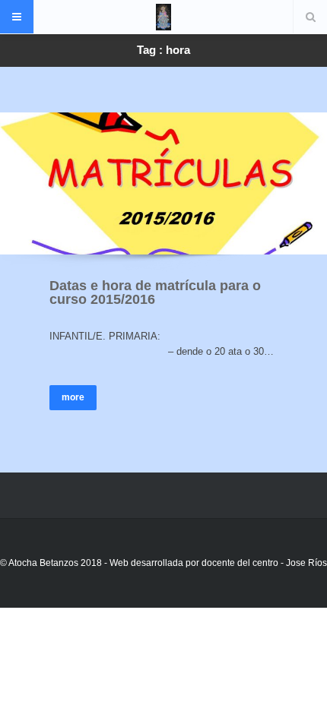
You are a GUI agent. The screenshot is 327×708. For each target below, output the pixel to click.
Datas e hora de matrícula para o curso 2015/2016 (155, 292)
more (73, 397)
